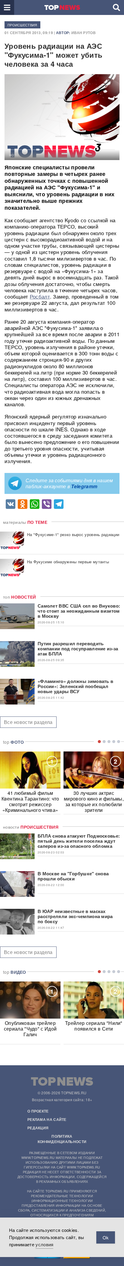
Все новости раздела (28, 722)
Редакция (37, 1127)
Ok (106, 1237)
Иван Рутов (83, 32)
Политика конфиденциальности (62, 1138)
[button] (7, 7)
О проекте (38, 1111)
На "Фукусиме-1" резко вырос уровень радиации (73, 534)
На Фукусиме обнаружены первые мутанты (68, 561)
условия (44, 1244)
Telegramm (84, 486)
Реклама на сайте (47, 1119)
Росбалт (40, 296)
